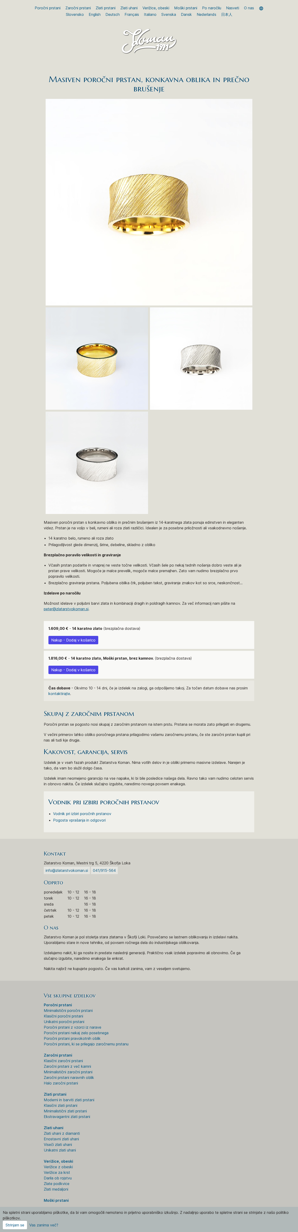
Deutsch (112, 14)
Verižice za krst (57, 1172)
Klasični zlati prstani (60, 1105)
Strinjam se (15, 1225)
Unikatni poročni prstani (64, 1021)
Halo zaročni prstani (61, 1083)
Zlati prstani (105, 8)
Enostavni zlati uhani (61, 1139)
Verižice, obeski (155, 8)
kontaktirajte (59, 693)
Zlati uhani (129, 8)
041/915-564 (104, 870)
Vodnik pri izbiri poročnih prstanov (82, 813)
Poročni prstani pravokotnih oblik (72, 1038)
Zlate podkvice (56, 1183)
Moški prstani (185, 8)
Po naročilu (211, 8)
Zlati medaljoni (56, 1189)
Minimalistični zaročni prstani (68, 1072)
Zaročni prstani (78, 8)
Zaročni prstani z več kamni (67, 1066)
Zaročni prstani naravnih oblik (69, 1077)
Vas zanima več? (43, 1225)
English (95, 14)
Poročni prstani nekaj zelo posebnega (76, 1033)
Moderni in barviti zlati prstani (69, 1100)
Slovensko (75, 14)
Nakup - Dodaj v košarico (73, 640)
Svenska (168, 14)
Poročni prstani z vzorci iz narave (72, 1027)
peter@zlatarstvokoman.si (66, 609)
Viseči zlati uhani (58, 1144)
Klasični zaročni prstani (63, 1060)
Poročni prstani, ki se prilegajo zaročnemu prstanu (86, 1044)
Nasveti (232, 8)
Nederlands (206, 14)
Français (132, 14)
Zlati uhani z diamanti (62, 1133)
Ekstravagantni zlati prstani (67, 1116)
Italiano (150, 14)
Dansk (186, 14)
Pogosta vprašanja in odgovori (79, 820)
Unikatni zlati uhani (60, 1150)
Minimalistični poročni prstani (68, 1010)
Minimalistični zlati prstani (65, 1111)
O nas (249, 8)
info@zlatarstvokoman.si (67, 870)
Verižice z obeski (58, 1167)
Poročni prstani (48, 8)
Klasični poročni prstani (63, 1016)
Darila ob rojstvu (58, 1178)
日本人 (226, 14)
